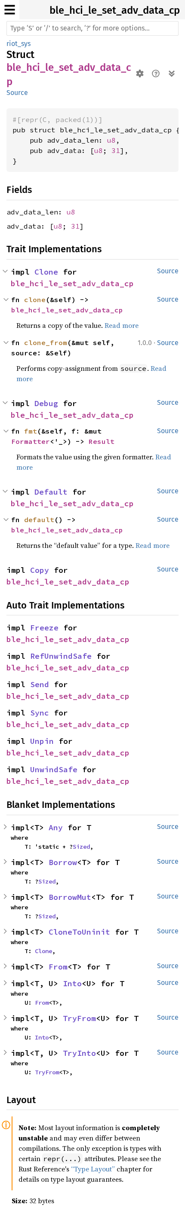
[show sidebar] (9, 9)
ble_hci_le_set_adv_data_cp (114, 10)
